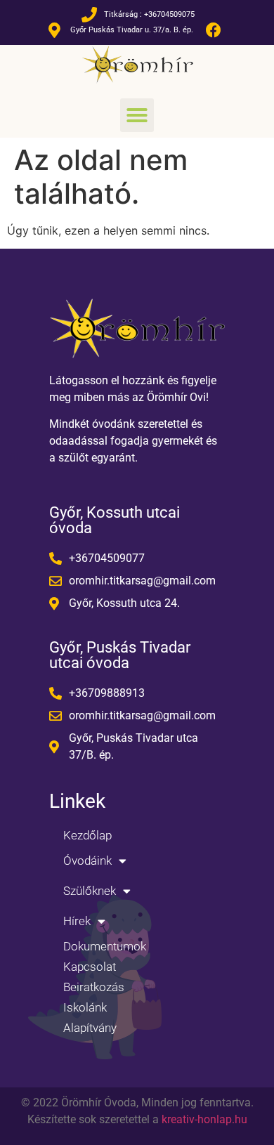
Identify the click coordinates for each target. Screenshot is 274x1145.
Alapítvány (90, 1028)
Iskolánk (85, 1007)
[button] (137, 115)
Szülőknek (89, 891)
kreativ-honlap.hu (204, 1119)
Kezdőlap (87, 835)
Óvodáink (87, 860)
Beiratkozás (93, 987)
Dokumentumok (104, 946)
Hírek (77, 921)
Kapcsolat (89, 967)
